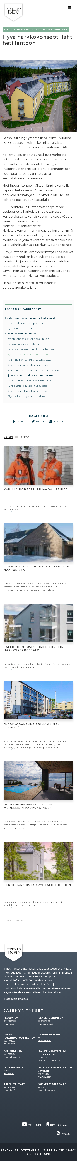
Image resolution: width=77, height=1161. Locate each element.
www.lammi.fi (44, 1040)
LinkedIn (58, 421)
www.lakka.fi (9, 1044)
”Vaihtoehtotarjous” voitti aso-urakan (28, 339)
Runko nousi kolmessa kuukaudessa (28, 385)
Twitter (41, 421)
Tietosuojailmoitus (16, 999)
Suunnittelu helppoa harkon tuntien (28, 391)
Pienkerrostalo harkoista (20, 333)
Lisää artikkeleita (14, 921)
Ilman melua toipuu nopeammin (26, 323)
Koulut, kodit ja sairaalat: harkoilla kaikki (30, 318)
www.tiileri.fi (9, 1090)
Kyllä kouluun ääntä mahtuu (24, 328)
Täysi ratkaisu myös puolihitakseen (27, 396)
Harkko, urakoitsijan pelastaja (24, 344)
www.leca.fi (9, 1073)
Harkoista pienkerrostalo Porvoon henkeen (31, 349)
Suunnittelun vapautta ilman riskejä (28, 365)
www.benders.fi (45, 1024)
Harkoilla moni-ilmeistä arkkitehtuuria (29, 380)
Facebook (22, 421)
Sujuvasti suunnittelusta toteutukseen (29, 375)
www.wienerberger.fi (47, 1090)
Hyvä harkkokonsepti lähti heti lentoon (29, 354)
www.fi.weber (44, 1077)
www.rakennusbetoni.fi (49, 1060)
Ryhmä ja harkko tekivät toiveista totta (30, 359)
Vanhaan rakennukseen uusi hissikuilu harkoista (34, 370)
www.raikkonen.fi (12, 1057)
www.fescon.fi (10, 1024)
